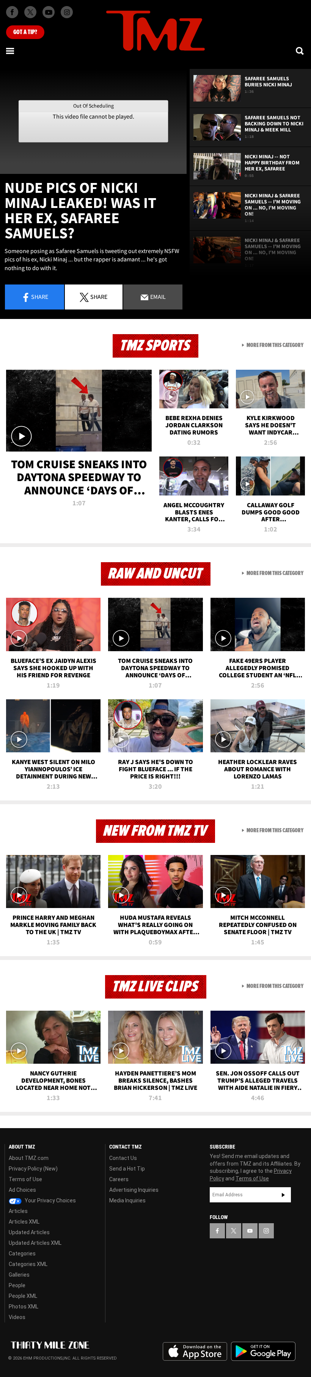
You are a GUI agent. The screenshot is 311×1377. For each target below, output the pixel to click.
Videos (17, 1317)
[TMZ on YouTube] (250, 1230)
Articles (18, 1211)
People (17, 1285)
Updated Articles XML (35, 1243)
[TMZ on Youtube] (48, 12)
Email (157, 296)
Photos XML (23, 1307)
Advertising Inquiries (134, 1190)
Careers (119, 1179)
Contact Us (123, 1158)
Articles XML (24, 1222)
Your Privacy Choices (50, 1200)
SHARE (98, 296)
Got (25, 32)
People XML (23, 1296)
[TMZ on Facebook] (12, 12)
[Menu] (10, 50)
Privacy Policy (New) (33, 1169)
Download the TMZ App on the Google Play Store (263, 1351)
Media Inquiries (127, 1200)
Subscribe (283, 1194)
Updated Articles (29, 1232)
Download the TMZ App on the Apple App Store (195, 1351)
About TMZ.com (29, 1158)
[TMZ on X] (30, 12)
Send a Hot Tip (127, 1169)
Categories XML (28, 1264)
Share (39, 296)
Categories (22, 1253)
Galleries (19, 1275)
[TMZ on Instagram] (67, 12)
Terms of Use (25, 1179)
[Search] (300, 50)
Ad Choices (22, 1190)
